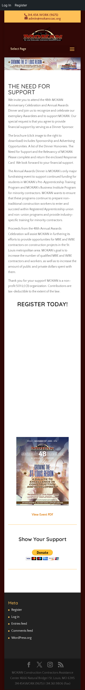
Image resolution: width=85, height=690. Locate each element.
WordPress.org (21, 638)
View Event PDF (42, 514)
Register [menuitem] (21, 5)
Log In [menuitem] (6, 5)
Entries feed (19, 624)
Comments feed (22, 631)
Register (16, 610)
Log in (15, 617)
